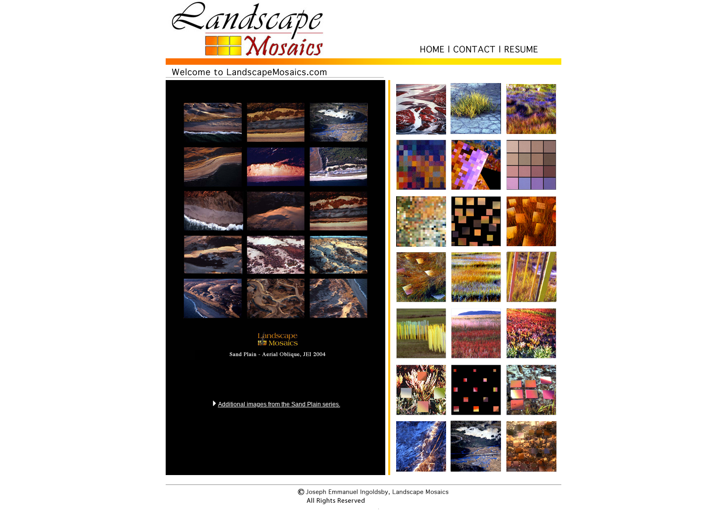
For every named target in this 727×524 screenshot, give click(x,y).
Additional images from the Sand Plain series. (279, 404)
